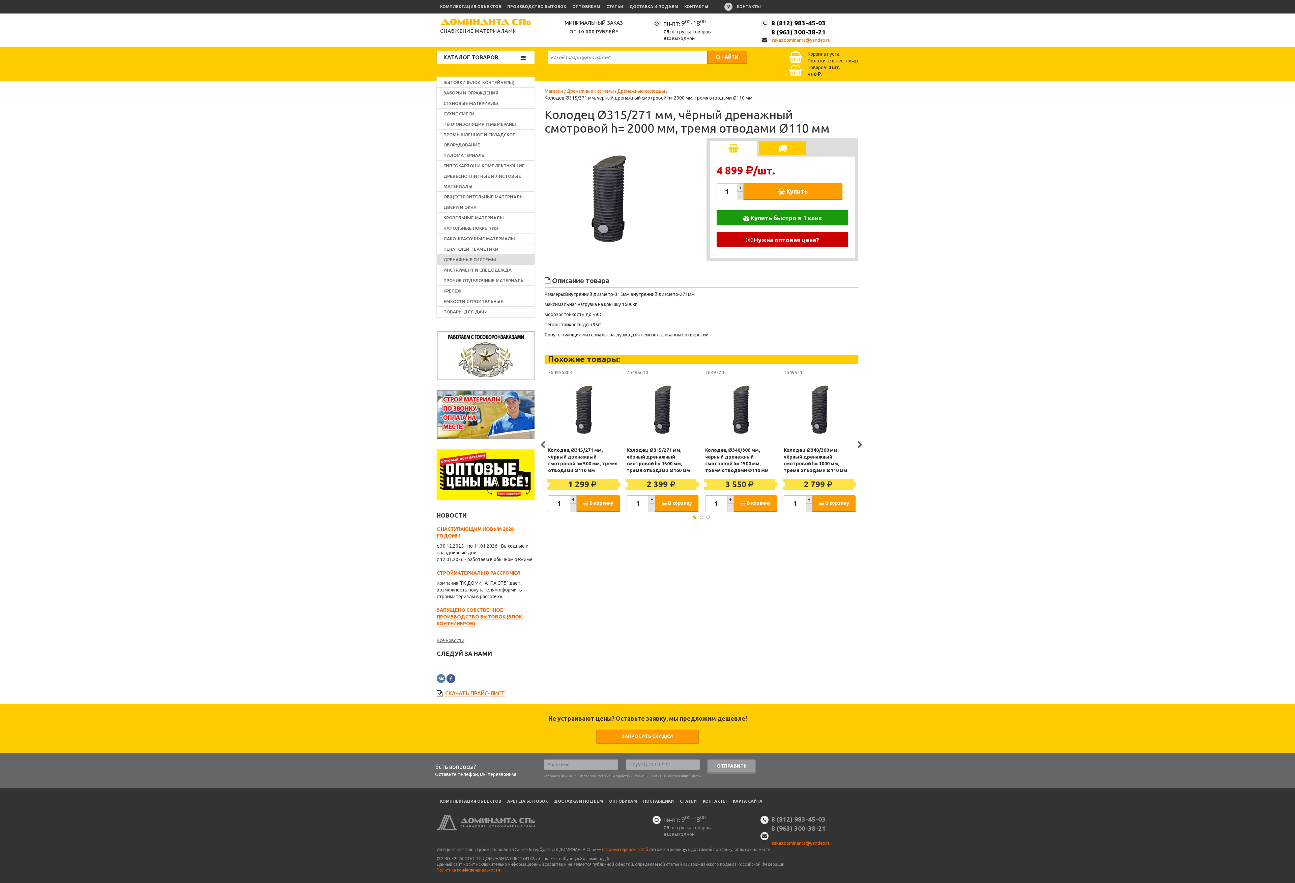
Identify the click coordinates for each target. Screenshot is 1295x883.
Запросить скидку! (647, 736)
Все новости (450, 640)
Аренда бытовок (527, 801)
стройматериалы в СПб (625, 849)
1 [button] (694, 517)
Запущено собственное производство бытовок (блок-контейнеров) (480, 616)
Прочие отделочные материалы (484, 280)
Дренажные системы (469, 259)
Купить (796, 191)
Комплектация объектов (470, 6)
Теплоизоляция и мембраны (479, 124)
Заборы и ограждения (470, 92)
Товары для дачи (465, 311)
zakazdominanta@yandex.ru (801, 40)
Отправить (732, 766)
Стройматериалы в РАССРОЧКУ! (478, 573)
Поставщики (658, 801)
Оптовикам (586, 6)
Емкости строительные (473, 301)
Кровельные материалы (473, 217)
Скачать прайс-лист (475, 693)
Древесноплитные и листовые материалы (482, 181)
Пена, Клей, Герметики (470, 249)
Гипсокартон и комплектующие (484, 165)
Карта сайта (747, 801)
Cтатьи (688, 801)
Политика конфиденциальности (676, 776)
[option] (608, 198)
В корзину (600, 503)
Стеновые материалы (470, 103)
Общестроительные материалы (483, 196)
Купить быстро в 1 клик (785, 218)
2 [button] (701, 517)
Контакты (696, 6)
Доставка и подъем (653, 6)
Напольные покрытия (470, 228)
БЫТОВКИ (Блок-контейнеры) (479, 82)
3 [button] (708, 517)
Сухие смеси (458, 113)
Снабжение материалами (478, 31)
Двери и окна (460, 207)
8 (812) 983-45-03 (798, 27)
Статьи (614, 6)
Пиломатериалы (464, 155)
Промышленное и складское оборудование (479, 139)
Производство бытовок (536, 6)
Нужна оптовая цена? (785, 240)
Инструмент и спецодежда (477, 270)
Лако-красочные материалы (479, 238)
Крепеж (452, 290)
